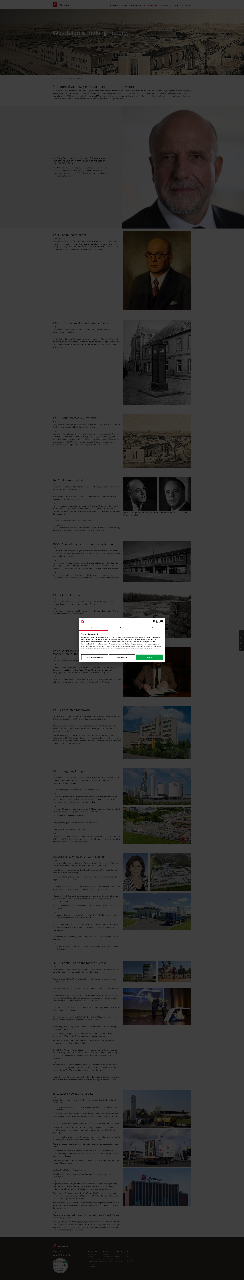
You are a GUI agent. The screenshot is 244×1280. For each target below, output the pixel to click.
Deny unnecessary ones (95, 657)
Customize (120, 657)
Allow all (149, 657)
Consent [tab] (93, 628)
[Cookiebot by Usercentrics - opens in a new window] (154, 621)
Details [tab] (122, 628)
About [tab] (150, 628)
